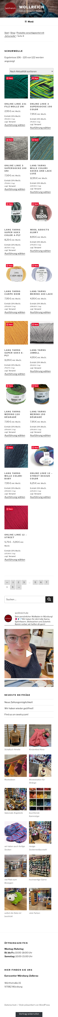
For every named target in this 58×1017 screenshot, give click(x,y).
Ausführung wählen (14, 125)
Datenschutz (10, 1005)
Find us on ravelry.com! (16, 714)
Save (11, 78)
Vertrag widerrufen (29, 1014)
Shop (12, 32)
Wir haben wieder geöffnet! (18, 708)
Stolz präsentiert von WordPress (34, 1005)
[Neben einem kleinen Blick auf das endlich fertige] (29, 653)
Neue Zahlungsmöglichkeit (18, 702)
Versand (12, 122)
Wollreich (31, 7)
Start (6, 32)
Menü (30, 21)
